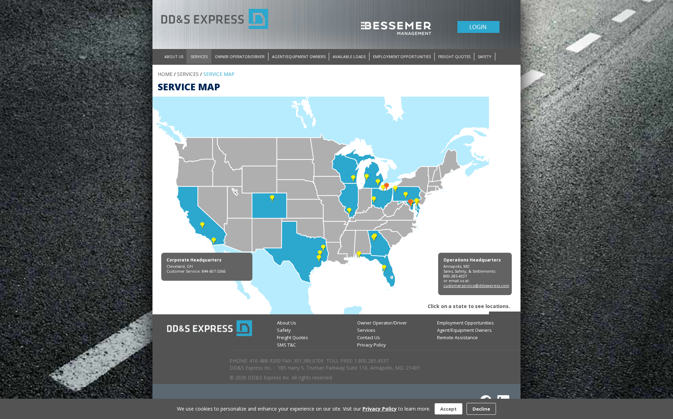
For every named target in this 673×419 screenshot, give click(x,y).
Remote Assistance (457, 337)
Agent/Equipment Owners (464, 330)
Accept (448, 409)
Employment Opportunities (465, 323)
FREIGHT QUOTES (454, 56)
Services (366, 330)
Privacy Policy (371, 345)
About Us (286, 323)
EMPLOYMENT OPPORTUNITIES (401, 56)
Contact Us (368, 337)
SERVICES (199, 56)
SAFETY (484, 56)
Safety (284, 330)
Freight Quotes (292, 337)
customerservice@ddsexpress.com (476, 285)
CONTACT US (176, 66)
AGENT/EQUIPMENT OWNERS (298, 56)
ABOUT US (173, 56)
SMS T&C (286, 345)
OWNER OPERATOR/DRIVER (240, 56)
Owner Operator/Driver (382, 323)
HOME (165, 74)
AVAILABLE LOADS (349, 56)
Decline (481, 409)
